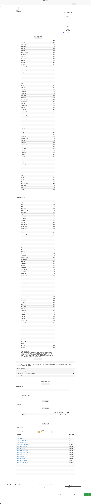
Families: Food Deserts (20, 456)
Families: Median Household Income (23, 444)
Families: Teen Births (20, 436)
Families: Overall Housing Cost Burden (23, 466)
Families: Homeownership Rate (22, 448)
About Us (62, 494)
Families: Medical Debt (20, 470)
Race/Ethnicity (19, 404)
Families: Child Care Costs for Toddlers (23, 468)
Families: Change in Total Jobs (22, 460)
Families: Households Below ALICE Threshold (24, 464)
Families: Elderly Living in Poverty (22, 442)
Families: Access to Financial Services (23, 452)
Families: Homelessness (21, 458)
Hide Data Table (37, 359)
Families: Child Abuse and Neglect (22, 450)
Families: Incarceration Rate (21, 473)
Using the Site (69, 494)
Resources (76, 494)
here (65, 32)
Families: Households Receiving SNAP (23, 472)
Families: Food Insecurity (21, 454)
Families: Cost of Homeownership (22, 462)
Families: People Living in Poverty (22, 440)
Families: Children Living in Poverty (22, 438)
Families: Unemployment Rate (22, 446)
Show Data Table (37, 37)
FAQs (81, 494)
